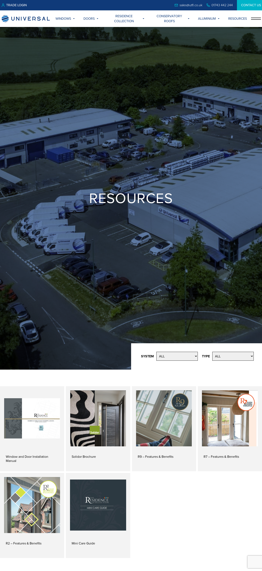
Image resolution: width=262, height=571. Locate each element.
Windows (63, 18)
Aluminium (207, 18)
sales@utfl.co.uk (191, 5)
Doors (89, 18)
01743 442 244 (222, 5)
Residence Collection (124, 18)
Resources (237, 18)
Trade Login (16, 5)
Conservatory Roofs (169, 18)
